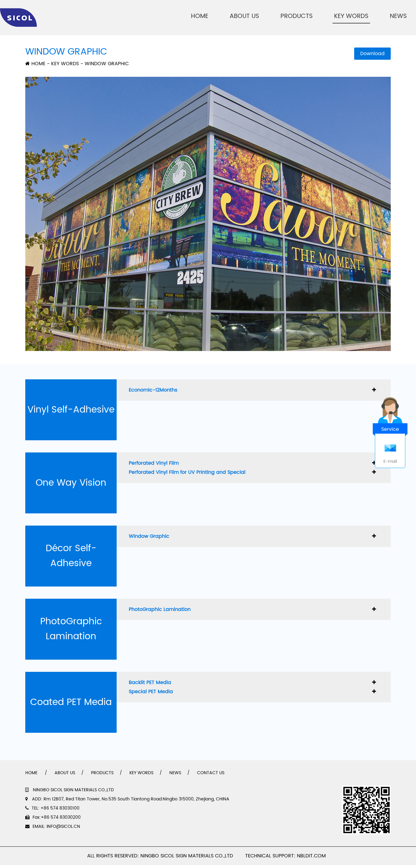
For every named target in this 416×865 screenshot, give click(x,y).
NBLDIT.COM (313, 856)
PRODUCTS (296, 16)
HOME (199, 16)
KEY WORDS (351, 16)
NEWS (398, 16)
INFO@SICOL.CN (63, 826)
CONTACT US (210, 772)
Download (372, 54)
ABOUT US (244, 16)
